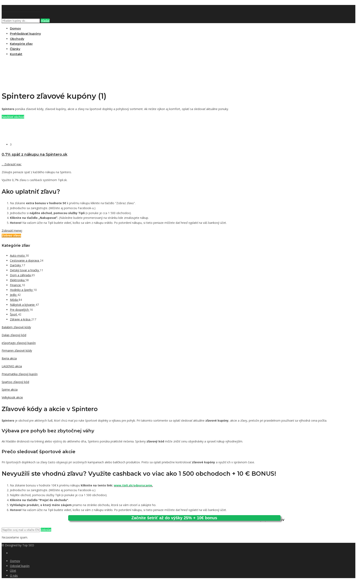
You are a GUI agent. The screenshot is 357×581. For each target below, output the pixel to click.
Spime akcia (10, 389)
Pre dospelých (20, 310)
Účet (13, 571)
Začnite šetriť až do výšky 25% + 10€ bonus (174, 518)
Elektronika (17, 280)
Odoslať (46, 530)
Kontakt (16, 54)
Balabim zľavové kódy (16, 327)
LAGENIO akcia (12, 366)
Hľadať (45, 21)
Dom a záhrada (21, 275)
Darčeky (16, 265)
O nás (14, 575)
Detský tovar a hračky (25, 270)
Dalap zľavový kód (14, 335)
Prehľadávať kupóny (25, 34)
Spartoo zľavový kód (15, 382)
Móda (14, 300)
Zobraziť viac (11, 164)
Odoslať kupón (20, 566)
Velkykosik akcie (12, 397)
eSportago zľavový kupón (19, 343)
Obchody (17, 39)
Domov (15, 28)
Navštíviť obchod (13, 117)
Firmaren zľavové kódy (17, 350)
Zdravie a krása (20, 319)
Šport (14, 314)
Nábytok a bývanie (23, 305)
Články (15, 49)
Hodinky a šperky (21, 290)
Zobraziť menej (12, 230)
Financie (16, 285)
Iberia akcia (9, 358)
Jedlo (13, 295)
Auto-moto (18, 255)
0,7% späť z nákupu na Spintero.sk (34, 154)
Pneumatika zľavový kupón (20, 374)
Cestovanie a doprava (25, 260)
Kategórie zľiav (21, 44)
